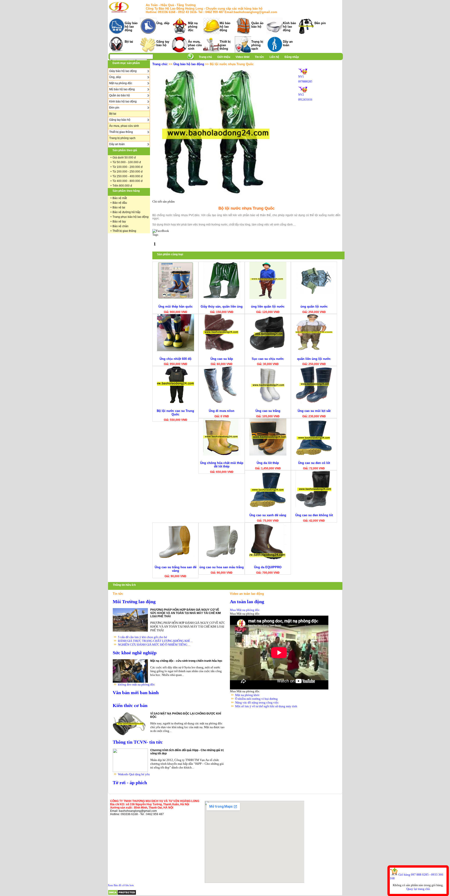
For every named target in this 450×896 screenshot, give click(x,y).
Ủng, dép (162, 23)
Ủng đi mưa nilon (221, 411)
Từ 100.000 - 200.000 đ (127, 167)
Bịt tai (129, 41)
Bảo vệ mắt (119, 198)
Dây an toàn (288, 43)
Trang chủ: (160, 64)
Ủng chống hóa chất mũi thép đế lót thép (221, 464)
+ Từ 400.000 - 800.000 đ (126, 181)
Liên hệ (274, 57)
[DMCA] (122, 894)
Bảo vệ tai (118, 207)
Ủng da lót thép (268, 463)
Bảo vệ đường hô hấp (126, 212)
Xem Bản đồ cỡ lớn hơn (121, 885)
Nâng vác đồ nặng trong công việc (257, 702)
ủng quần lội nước (314, 306)
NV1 (301, 76)
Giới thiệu (224, 57)
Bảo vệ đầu (119, 202)
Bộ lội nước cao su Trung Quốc (175, 412)
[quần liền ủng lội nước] (314, 350)
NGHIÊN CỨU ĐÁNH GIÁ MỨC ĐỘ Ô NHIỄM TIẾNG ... (154, 644)
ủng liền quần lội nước (268, 306)
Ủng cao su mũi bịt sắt (314, 411)
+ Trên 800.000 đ (121, 185)
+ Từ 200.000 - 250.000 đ (126, 171)
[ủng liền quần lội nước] (267, 298)
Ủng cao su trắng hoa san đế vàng (175, 568)
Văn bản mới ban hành (136, 692)
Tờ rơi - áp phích (130, 782)
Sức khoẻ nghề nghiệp (135, 652)
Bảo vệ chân (120, 226)
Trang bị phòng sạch (257, 45)
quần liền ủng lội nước (314, 359)
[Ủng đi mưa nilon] (221, 402)
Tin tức (259, 57)
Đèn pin (320, 23)
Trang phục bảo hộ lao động (130, 216)
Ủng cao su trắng (267, 411)
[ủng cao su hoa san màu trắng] (221, 559)
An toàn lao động (247, 601)
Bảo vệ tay (119, 221)
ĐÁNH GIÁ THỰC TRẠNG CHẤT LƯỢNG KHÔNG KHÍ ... (155, 641)
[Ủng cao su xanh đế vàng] (267, 506)
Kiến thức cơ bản (130, 705)
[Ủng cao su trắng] (267, 402)
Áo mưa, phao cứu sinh (195, 45)
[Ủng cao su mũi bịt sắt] (314, 402)
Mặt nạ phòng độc (193, 26)
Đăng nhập (292, 57)
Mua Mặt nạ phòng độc (245, 610)
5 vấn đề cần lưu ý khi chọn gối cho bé (142, 637)
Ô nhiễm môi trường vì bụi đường (256, 698)
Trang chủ (205, 57)
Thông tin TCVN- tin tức (138, 742)
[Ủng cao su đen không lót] (314, 506)
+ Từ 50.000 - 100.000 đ (125, 162)
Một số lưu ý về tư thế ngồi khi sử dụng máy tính (266, 706)
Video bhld (243, 57)
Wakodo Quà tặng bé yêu (134, 774)
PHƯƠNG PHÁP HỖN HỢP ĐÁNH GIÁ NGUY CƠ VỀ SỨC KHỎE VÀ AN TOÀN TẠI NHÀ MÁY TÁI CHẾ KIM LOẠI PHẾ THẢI (185, 613)
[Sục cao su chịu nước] (267, 350)
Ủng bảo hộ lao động (188, 64)
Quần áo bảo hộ (257, 24)
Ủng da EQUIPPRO (267, 567)
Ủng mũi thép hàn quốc (175, 306)
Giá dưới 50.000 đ (124, 157)
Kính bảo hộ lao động (289, 26)
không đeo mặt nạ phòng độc (136, 684)
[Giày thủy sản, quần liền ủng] (221, 298)
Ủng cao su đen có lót (314, 463)
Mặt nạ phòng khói (247, 695)
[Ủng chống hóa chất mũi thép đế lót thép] (221, 454)
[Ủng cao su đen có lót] (314, 454)
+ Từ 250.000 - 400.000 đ (126, 176)
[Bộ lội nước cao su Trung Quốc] (175, 402)
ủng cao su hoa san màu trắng (221, 567)
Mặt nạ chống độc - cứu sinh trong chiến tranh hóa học (186, 661)
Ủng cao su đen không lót (314, 515)
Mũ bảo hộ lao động (225, 26)
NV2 (301, 94)
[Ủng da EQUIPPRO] (267, 559)
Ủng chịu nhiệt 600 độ (175, 359)
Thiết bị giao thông (225, 45)
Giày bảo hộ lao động (131, 26)
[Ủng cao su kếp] (221, 350)
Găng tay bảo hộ (162, 43)
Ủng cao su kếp (221, 359)
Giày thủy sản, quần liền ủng (222, 306)
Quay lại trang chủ (418, 889)
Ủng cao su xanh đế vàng (267, 515)
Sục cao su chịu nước (268, 359)
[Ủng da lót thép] (267, 454)
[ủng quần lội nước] (314, 298)
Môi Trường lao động (134, 601)
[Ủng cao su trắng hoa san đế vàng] (175, 559)
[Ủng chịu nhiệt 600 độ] (175, 350)
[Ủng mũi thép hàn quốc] (175, 298)
